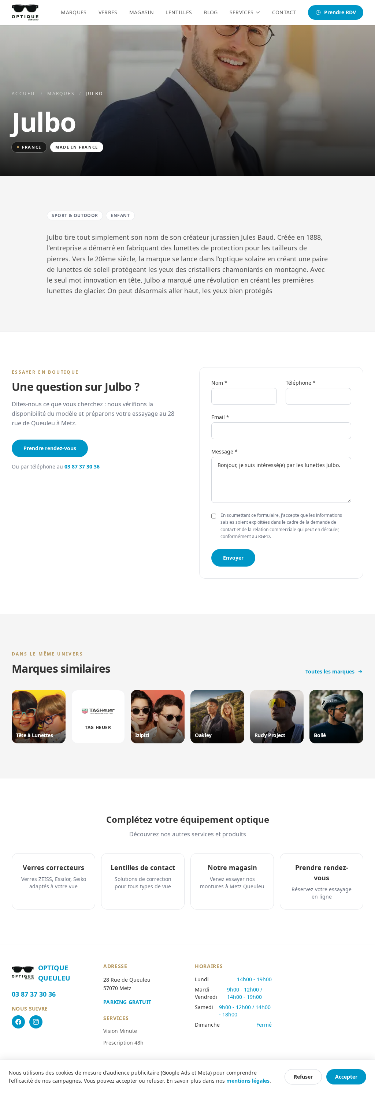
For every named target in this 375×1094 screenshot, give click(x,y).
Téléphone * (301, 382)
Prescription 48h (123, 1042)
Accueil (24, 93)
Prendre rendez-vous (49, 448)
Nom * (219, 382)
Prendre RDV (340, 12)
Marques (73, 12)
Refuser (303, 1076)
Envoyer (233, 557)
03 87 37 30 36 (82, 466)
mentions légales (248, 1080)
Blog (211, 12)
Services (242, 12)
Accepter (346, 1076)
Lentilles (179, 12)
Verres (108, 12)
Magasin (141, 12)
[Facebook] (18, 1021)
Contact (284, 12)
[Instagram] (35, 1021)
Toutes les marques (329, 671)
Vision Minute (120, 1030)
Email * (220, 417)
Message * (224, 451)
